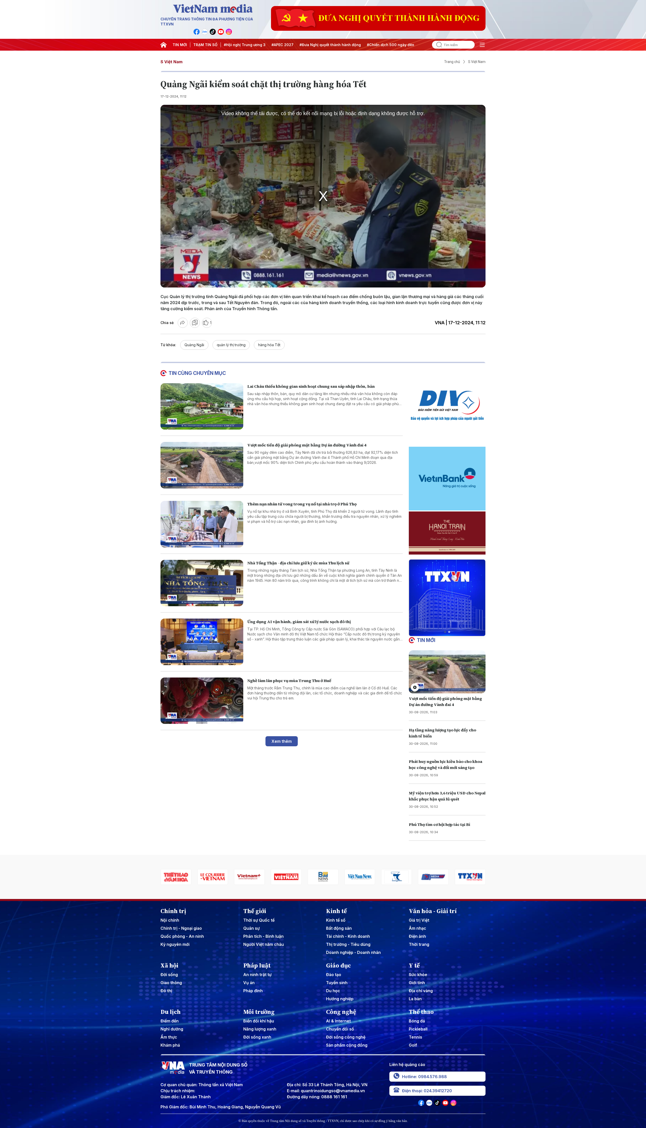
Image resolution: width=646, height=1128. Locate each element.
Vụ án (249, 982)
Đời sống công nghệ (345, 1037)
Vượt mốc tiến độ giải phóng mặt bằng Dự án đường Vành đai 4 (306, 445)
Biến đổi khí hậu (258, 1020)
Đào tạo (333, 974)
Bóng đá (417, 1020)
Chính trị (173, 911)
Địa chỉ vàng (421, 990)
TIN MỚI (180, 45)
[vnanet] (433, 877)
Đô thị (166, 990)
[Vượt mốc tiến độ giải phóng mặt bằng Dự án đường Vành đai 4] (201, 465)
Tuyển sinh (336, 982)
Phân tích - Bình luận (263, 936)
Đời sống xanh (257, 1037)
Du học (333, 990)
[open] (482, 45)
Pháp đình (253, 990)
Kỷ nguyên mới (175, 944)
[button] (445, 632)
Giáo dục (338, 965)
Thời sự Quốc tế (259, 920)
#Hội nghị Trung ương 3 (244, 45)
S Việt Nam (171, 61)
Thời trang (419, 944)
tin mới (426, 640)
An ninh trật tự (257, 974)
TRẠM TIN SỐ (205, 45)
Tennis (415, 1037)
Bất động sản (339, 928)
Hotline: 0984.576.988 (424, 1076)
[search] (437, 45)
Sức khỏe (418, 974)
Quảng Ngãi (194, 345)
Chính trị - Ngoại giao (181, 928)
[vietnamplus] (212, 877)
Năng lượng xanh (259, 1029)
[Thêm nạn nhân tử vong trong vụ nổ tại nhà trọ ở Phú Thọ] (201, 524)
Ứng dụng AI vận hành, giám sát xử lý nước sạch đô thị (299, 621)
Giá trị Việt (419, 920)
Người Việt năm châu (263, 944)
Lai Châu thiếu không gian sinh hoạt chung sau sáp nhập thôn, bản (311, 386)
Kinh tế (336, 911)
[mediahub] (396, 877)
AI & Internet (338, 1020)
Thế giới (254, 911)
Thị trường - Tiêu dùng (348, 944)
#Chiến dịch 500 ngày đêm (391, 45)
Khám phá (170, 1045)
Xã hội (169, 965)
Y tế (414, 965)
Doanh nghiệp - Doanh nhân (353, 952)
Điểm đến (169, 1020)
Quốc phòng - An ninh (182, 936)
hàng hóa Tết (269, 345)
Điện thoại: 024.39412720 (427, 1090)
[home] (163, 45)
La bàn (415, 998)
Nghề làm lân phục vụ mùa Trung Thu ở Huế (289, 680)
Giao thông (171, 982)
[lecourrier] (175, 877)
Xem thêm (282, 741)
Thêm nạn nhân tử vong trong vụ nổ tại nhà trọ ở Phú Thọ (302, 504)
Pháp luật (257, 965)
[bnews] (286, 877)
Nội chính (169, 920)
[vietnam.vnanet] (249, 877)
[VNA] (197, 32)
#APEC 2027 (282, 45)
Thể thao (421, 1012)
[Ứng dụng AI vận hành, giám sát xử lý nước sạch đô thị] (201, 642)
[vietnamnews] (323, 877)
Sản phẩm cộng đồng (346, 1045)
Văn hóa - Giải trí (433, 911)
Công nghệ (341, 1012)
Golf (413, 1045)
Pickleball (418, 1029)
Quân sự (251, 928)
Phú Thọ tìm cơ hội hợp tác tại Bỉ (439, 824)
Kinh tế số (335, 920)
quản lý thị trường (231, 345)
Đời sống (169, 974)
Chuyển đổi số (340, 1029)
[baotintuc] (470, 877)
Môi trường (259, 1012)
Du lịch (170, 1012)
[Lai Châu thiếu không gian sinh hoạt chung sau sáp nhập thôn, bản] (201, 406)
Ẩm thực (168, 1037)
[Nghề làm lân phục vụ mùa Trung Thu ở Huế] (201, 701)
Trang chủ (452, 62)
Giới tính (417, 982)
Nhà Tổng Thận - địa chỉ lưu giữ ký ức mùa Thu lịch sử (298, 563)
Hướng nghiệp (340, 998)
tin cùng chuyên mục (197, 373)
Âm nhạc (417, 928)
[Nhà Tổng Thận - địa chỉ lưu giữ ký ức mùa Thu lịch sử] (201, 583)
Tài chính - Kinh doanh (348, 936)
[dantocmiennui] (359, 877)
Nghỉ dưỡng (171, 1029)
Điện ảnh (417, 936)
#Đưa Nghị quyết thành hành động (330, 45)
